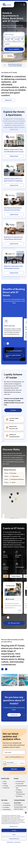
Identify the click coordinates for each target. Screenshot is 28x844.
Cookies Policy (10, 842)
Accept (14, 830)
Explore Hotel (14, 156)
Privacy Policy (17, 842)
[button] (26, 812)
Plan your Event (15, 623)
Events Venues (16, 576)
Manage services (14, 826)
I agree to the (14, 757)
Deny (14, 834)
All (6, 576)
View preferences (14, 838)
